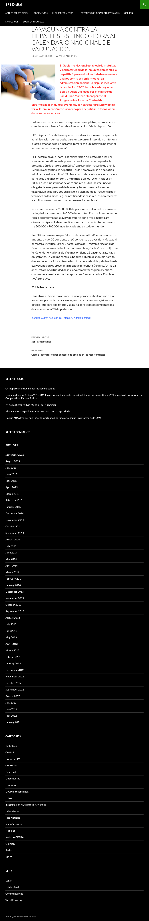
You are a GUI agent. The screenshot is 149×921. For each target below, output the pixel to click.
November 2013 (14, 598)
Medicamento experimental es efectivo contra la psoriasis (37, 411)
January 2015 (13, 506)
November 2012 (14, 676)
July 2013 (10, 624)
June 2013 (11, 630)
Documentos (41, 13)
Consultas (11, 765)
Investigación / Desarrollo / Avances (25, 804)
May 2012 (11, 715)
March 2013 (12, 650)
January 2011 (13, 722)
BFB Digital (13, 4)
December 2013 (14, 591)
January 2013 (13, 663)
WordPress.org (14, 900)
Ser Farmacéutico (41, 339)
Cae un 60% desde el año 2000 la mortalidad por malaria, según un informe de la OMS (53, 417)
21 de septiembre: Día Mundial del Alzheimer (30, 404)
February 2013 (13, 656)
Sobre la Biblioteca (33, 21)
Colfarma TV (12, 758)
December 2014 (14, 513)
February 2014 (13, 578)
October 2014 (13, 526)
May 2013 (11, 637)
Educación (11, 785)
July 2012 (10, 702)
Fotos (8, 798)
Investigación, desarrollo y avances (100, 13)
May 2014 (11, 559)
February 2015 (13, 500)
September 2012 (14, 689)
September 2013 (14, 611)
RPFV (8, 856)
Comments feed (14, 893)
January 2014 (13, 585)
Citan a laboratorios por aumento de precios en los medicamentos (68, 352)
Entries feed (12, 887)
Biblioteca (11, 745)
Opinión (128, 13)
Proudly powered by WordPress (20, 916)
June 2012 (11, 709)
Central (9, 752)
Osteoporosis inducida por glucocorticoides (30, 388)
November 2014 (14, 519)
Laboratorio (12, 811)
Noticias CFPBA (14, 837)
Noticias (10, 830)
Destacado (11, 771)
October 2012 (13, 682)
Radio (8, 850)
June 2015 (11, 474)
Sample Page (11, 21)
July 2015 (10, 467)
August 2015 (12, 461)
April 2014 (11, 565)
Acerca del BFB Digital (17, 13)
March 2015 (12, 493)
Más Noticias (12, 817)
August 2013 (12, 617)
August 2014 (12, 539)
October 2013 (13, 604)
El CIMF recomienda (62, 13)
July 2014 (10, 545)
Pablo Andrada (67, 56)
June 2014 (11, 552)
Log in (8, 880)
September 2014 (14, 532)
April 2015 (11, 487)
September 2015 (14, 454)
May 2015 (11, 480)
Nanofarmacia (13, 824)
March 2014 (12, 572)
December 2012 (14, 669)
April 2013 (11, 643)
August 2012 (12, 696)
